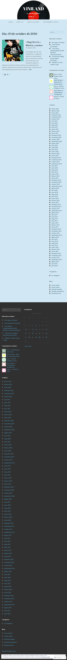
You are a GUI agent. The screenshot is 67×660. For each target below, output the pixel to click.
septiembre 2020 (56, 141)
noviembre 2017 (56, 207)
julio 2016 (54, 239)
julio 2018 (54, 190)
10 (26, 329)
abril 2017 (54, 221)
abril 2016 (54, 245)
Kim (55, 74)
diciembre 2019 (56, 158)
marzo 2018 (55, 198)
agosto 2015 (55, 262)
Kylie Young (57, 80)
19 (32, 333)
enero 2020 (54, 156)
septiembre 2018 (56, 186)
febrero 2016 (55, 249)
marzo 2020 (55, 152)
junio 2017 (54, 217)
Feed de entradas (56, 289)
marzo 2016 (55, 247)
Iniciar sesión (55, 287)
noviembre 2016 (56, 231)
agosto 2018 (55, 188)
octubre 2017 (55, 209)
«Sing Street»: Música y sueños (34, 43)
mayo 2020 (54, 147)
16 (46, 329)
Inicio (11, 22)
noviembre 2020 (56, 137)
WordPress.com (56, 293)
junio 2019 (54, 168)
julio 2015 (54, 264)
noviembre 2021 (56, 117)
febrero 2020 (55, 154)
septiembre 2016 (56, 235)
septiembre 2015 (56, 260)
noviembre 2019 (56, 160)
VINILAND (33, 9)
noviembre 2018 (56, 182)
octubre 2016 (55, 233)
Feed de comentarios (57, 291)
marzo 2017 (55, 223)
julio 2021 (54, 121)
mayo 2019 (54, 170)
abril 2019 (54, 172)
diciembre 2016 (56, 229)
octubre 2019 (55, 162)
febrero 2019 (55, 176)
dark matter (57, 90)
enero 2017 (54, 227)
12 (32, 329)
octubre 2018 (55, 184)
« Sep (25, 346)
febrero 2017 (55, 225)
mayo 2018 (54, 194)
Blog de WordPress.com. (9, 651)
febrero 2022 (55, 111)
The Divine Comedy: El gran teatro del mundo (57, 58)
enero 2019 (54, 178)
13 (36, 329)
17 (26, 333)
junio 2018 (54, 192)
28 (39, 337)
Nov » (30, 346)
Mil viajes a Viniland (58, 42)
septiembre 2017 (56, 211)
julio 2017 (54, 215)
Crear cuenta (55, 285)
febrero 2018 (55, 200)
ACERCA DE (19, 22)
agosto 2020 (55, 143)
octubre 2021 (55, 119)
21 (39, 333)
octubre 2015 (55, 257)
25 (29, 337)
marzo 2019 (55, 174)
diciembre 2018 (56, 180)
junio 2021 (54, 123)
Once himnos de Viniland (12, 323)
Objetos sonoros (33, 22)
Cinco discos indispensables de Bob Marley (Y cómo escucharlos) (11, 328)
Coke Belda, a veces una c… (58, 76)
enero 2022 (54, 113)
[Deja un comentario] (5, 74)
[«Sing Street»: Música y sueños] (8, 74)
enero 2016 (54, 251)
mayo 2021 (54, 125)
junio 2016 (54, 241)
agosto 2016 (55, 237)
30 (46, 337)
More (30, 70)
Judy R (56, 96)
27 (36, 337)
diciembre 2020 (56, 135)
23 (46, 333)
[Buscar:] (57, 32)
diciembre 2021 (56, 115)
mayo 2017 (54, 219)
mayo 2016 (54, 243)
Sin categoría (55, 275)
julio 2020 (54, 145)
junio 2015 (54, 266)
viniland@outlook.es (50, 22)
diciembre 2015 (56, 253)
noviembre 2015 (56, 255)
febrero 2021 (55, 131)
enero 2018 (54, 202)
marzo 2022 (55, 109)
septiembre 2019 (56, 164)
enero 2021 (54, 133)
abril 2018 (54, 196)
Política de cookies (45, 657)
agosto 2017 (55, 213)
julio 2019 (54, 166)
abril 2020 (54, 149)
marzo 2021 (55, 129)
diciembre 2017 (56, 204)
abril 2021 (54, 127)
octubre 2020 (55, 139)
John (55, 86)
